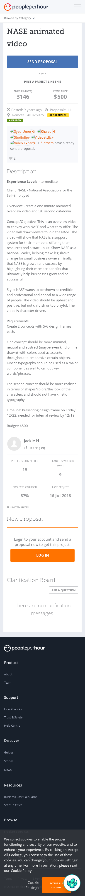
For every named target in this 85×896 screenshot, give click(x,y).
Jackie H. (32, 440)
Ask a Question (63, 590)
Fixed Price (60, 91)
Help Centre (12, 725)
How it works (13, 709)
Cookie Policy (21, 870)
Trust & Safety (13, 717)
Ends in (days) (23, 91)
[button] (76, 6)
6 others (47, 142)
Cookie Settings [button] (32, 885)
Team (7, 682)
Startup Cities (13, 805)
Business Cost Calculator (20, 797)
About (8, 674)
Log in (42, 555)
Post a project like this (42, 81)
